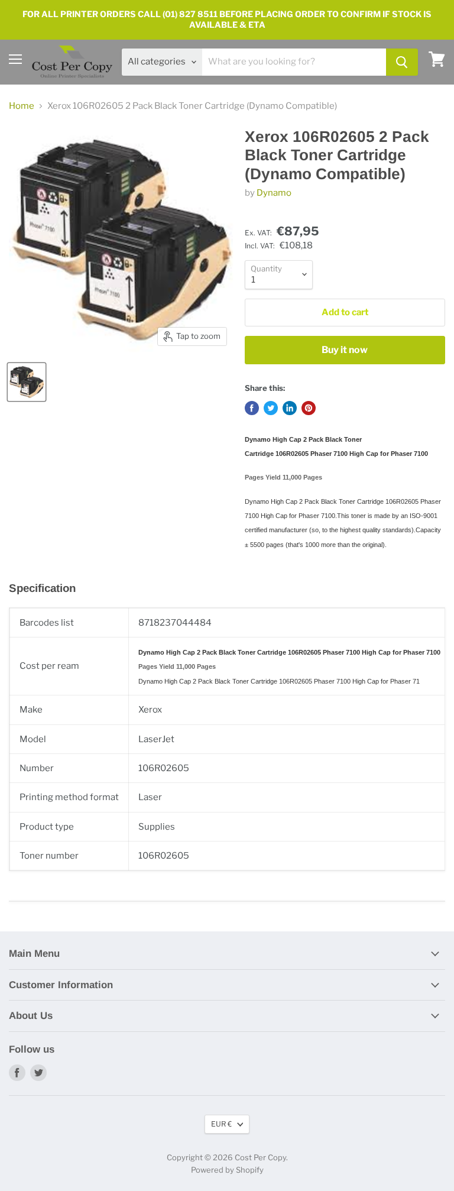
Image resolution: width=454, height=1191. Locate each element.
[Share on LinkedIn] (290, 408)
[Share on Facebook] (252, 408)
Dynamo (274, 192)
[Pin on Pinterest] (308, 408)
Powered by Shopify (227, 1169)
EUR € (221, 1123)
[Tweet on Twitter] (271, 408)
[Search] (402, 62)
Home (21, 106)
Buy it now (345, 349)
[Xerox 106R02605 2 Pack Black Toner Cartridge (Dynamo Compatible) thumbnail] (27, 382)
